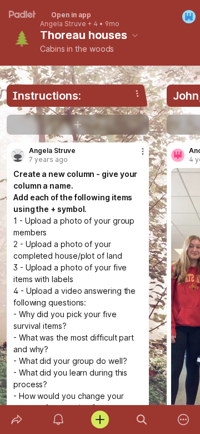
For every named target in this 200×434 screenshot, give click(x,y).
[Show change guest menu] (189, 17)
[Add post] (100, 419)
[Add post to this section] (78, 125)
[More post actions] (135, 155)
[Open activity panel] (58, 419)
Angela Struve (63, 24)
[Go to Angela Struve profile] (17, 155)
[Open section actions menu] (137, 93)
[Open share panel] (16, 419)
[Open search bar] (142, 419)
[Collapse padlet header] (135, 35)
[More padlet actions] (183, 419)
